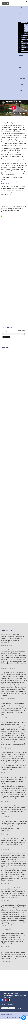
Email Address (6, 332)
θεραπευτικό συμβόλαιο (14, 182)
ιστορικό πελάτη (5, 183)
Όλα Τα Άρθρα (14, 987)
